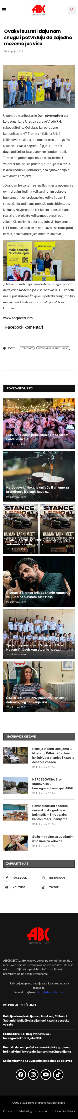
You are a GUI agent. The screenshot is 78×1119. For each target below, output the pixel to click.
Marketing (25, 1111)
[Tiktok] (58, 1074)
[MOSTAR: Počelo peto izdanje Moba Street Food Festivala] (39, 423)
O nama (7, 1111)
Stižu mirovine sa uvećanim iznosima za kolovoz (53, 839)
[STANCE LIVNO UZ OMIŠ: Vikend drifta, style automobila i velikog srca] (39, 529)
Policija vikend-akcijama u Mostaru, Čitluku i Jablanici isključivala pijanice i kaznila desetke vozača (53, 755)
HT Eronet (27, 348)
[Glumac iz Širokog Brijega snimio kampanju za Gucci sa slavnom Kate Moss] (39, 581)
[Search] (72, 10)
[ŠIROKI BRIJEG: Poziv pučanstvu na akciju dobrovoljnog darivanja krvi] (39, 686)
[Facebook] (21, 1074)
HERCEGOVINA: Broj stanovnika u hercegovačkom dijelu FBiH (52, 784)
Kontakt (43, 1111)
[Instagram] (33, 1074)
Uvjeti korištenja (65, 1111)
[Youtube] (46, 1074)
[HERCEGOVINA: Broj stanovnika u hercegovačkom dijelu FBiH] (15, 785)
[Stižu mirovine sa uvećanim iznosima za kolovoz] (15, 843)
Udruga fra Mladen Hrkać (53, 348)
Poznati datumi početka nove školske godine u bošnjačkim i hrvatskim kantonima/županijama (50, 812)
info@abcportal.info (51, 992)
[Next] (71, 388)
